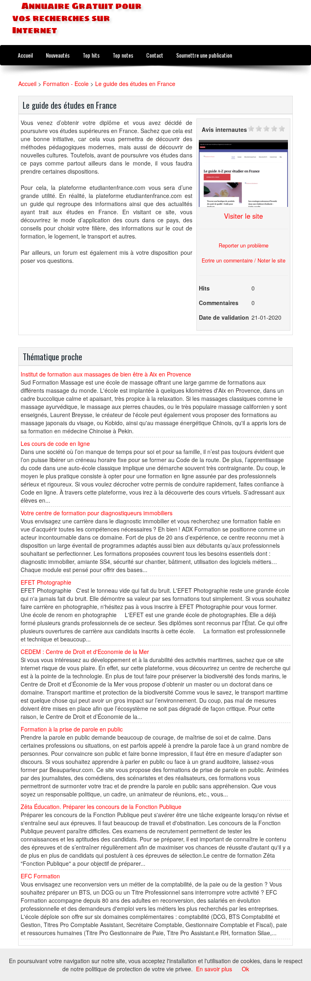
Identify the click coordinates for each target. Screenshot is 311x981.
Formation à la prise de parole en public (72, 729)
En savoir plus (214, 969)
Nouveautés (58, 55)
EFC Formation (40, 876)
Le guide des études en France (135, 84)
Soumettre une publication (204, 55)
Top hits (91, 55)
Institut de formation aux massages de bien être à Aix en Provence (106, 374)
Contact (154, 55)
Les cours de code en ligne (55, 443)
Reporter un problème (243, 245)
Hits (204, 288)
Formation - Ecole (66, 84)
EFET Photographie (46, 582)
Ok (245, 969)
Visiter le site (243, 216)
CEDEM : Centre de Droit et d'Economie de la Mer (85, 652)
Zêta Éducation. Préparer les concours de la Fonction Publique (101, 806)
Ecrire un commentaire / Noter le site (243, 260)
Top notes (123, 55)
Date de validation (224, 317)
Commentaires (219, 303)
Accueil (25, 55)
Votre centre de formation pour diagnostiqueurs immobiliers (97, 513)
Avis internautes (224, 129)
